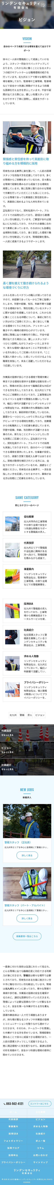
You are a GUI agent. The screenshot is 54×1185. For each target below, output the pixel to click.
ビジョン (39, 715)
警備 (22, 715)
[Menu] (49, 5)
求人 (30, 715)
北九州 (13, 715)
